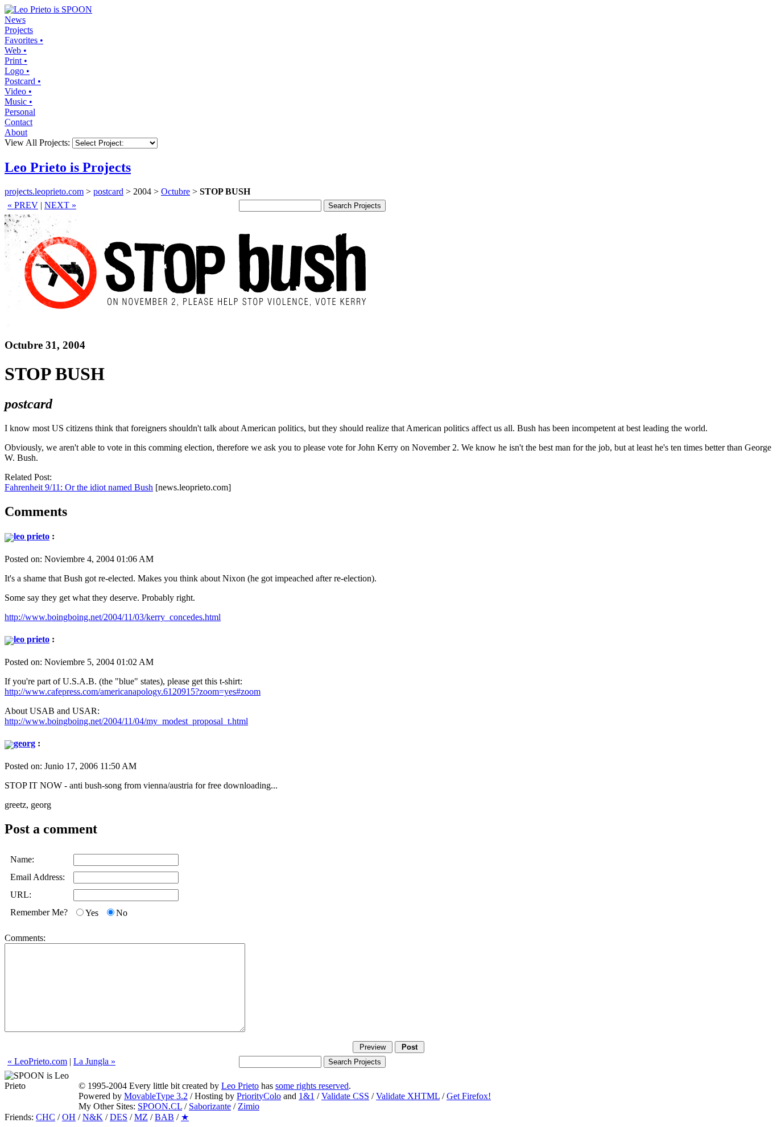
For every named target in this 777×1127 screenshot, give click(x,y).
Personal (20, 112)
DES (118, 1117)
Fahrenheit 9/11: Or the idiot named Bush (79, 487)
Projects (19, 30)
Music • (18, 101)
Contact (18, 122)
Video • (18, 91)
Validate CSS (345, 1096)
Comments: (25, 938)
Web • (16, 50)
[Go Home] (48, 9)
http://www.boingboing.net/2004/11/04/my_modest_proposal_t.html (126, 721)
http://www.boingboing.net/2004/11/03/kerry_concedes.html (113, 617)
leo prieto (31, 536)
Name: (22, 859)
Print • (16, 60)
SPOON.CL (160, 1106)
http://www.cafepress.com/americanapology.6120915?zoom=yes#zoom (133, 691)
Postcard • (23, 81)
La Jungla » (94, 1061)
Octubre (175, 191)
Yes (91, 913)
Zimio (248, 1106)
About (16, 132)
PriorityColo (259, 1096)
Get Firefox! (469, 1096)
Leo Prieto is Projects (68, 167)
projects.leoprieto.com (44, 191)
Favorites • (24, 40)
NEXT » (60, 205)
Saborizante (210, 1106)
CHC (45, 1117)
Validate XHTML (408, 1096)
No (121, 913)
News (15, 19)
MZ (141, 1117)
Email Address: (37, 877)
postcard (108, 191)
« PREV (22, 205)
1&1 (307, 1096)
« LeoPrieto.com (37, 1061)
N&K (92, 1117)
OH (69, 1117)
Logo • (17, 71)
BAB (164, 1117)
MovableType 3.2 (156, 1096)
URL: (20, 894)
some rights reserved (312, 1086)
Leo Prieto (240, 1086)
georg (24, 743)
